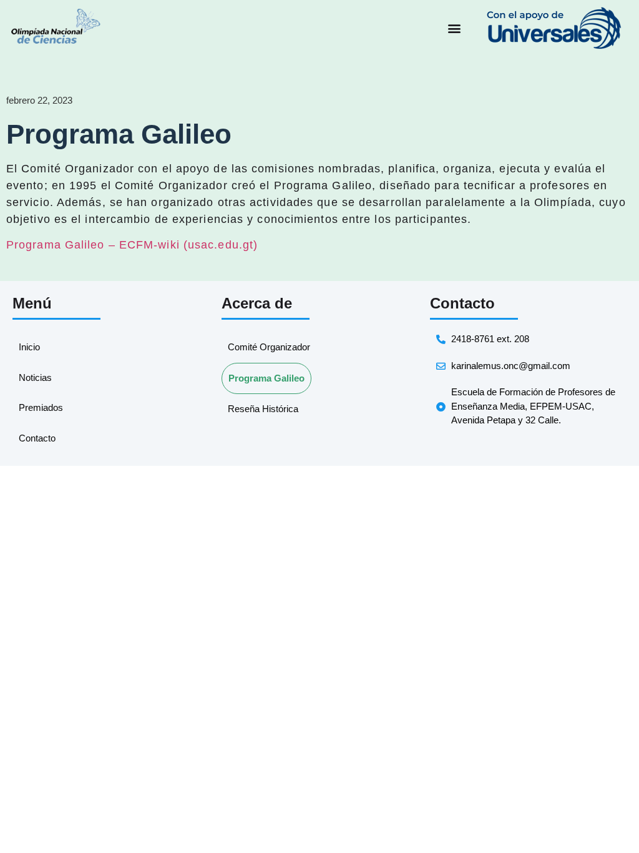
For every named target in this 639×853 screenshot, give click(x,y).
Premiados (41, 407)
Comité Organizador (269, 347)
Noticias (35, 377)
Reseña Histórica (263, 408)
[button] (454, 28)
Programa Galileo (266, 378)
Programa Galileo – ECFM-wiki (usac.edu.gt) (132, 245)
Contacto (37, 438)
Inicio (29, 347)
